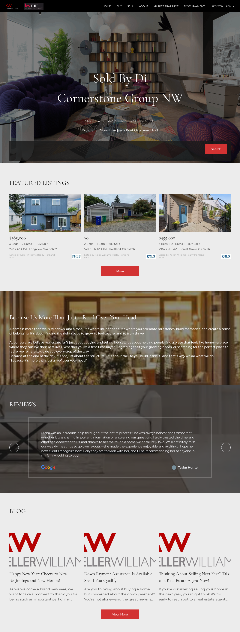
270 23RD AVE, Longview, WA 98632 (33, 249)
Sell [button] (130, 6)
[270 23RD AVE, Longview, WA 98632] (45, 213)
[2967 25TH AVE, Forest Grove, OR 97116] (195, 213)
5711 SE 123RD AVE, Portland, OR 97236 (109, 249)
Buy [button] (119, 6)
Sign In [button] (230, 6)
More (120, 271)
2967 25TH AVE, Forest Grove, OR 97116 (184, 249)
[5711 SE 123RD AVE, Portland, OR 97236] (120, 213)
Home (107, 6)
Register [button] (217, 6)
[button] (216, 149)
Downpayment (194, 6)
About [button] (143, 6)
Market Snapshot (166, 6)
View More (120, 614)
